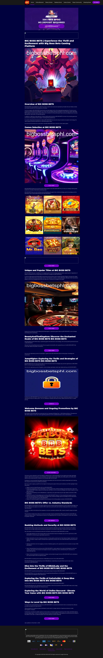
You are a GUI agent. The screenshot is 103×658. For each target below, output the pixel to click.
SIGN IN (51, 403)
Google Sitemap (64, 654)
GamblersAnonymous (58, 637)
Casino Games (67, 2)
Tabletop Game (58, 2)
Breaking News (87, 2)
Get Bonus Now (51, 26)
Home (32, 2)
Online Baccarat (40, 2)
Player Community (77, 2)
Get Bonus (96, 2)
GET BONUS (51, 520)
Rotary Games (48, 2)
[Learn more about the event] (51, 35)
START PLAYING (51, 472)
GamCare (50, 637)
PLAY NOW (51, 185)
